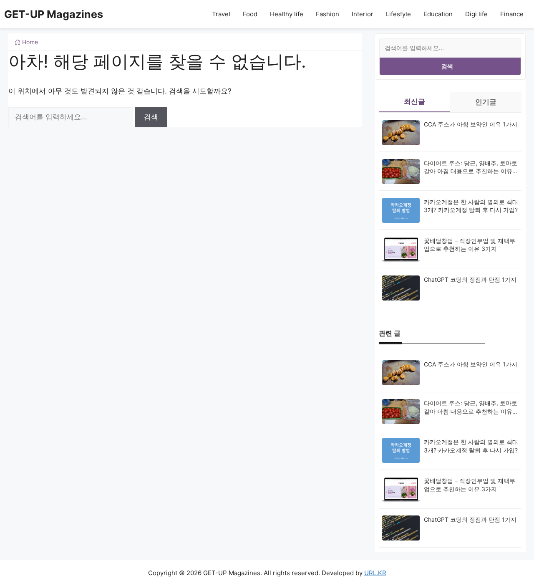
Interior (362, 14)
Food (250, 14)
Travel (221, 14)
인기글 (485, 102)
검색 (447, 66)
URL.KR (375, 573)
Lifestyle (398, 14)
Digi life (476, 14)
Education (438, 14)
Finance (512, 14)
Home (29, 41)
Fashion (327, 14)
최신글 (414, 101)
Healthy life (286, 14)
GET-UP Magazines (53, 14)
